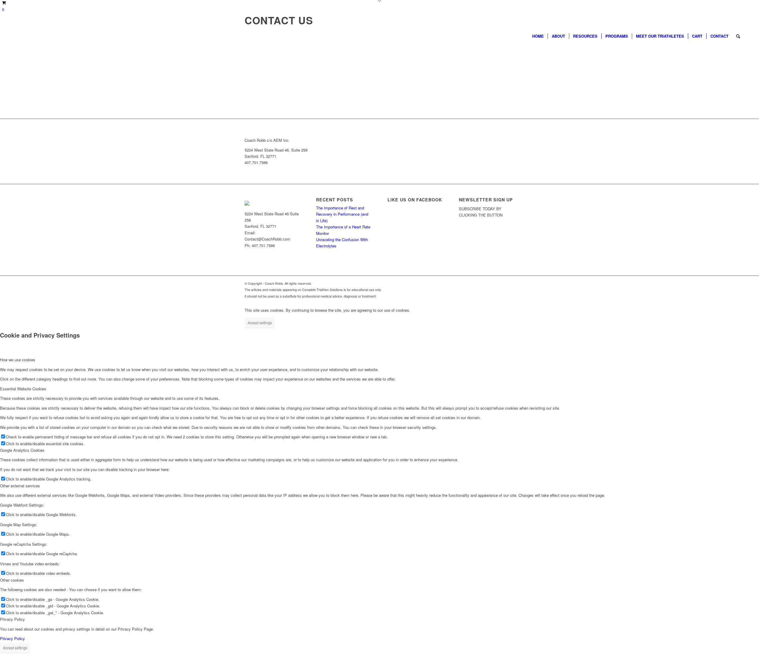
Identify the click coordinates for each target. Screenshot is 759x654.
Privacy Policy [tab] (12, 619)
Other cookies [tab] (12, 580)
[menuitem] (538, 36)
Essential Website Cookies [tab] (23, 389)
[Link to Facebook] (483, 283)
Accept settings (260, 322)
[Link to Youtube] (492, 283)
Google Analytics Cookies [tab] (22, 450)
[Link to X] (474, 283)
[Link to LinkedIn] (510, 283)
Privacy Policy (12, 638)
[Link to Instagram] (501, 283)
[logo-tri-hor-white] (42, 36)
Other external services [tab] (20, 485)
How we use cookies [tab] (17, 359)
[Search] (738, 36)
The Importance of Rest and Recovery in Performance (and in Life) (342, 214)
